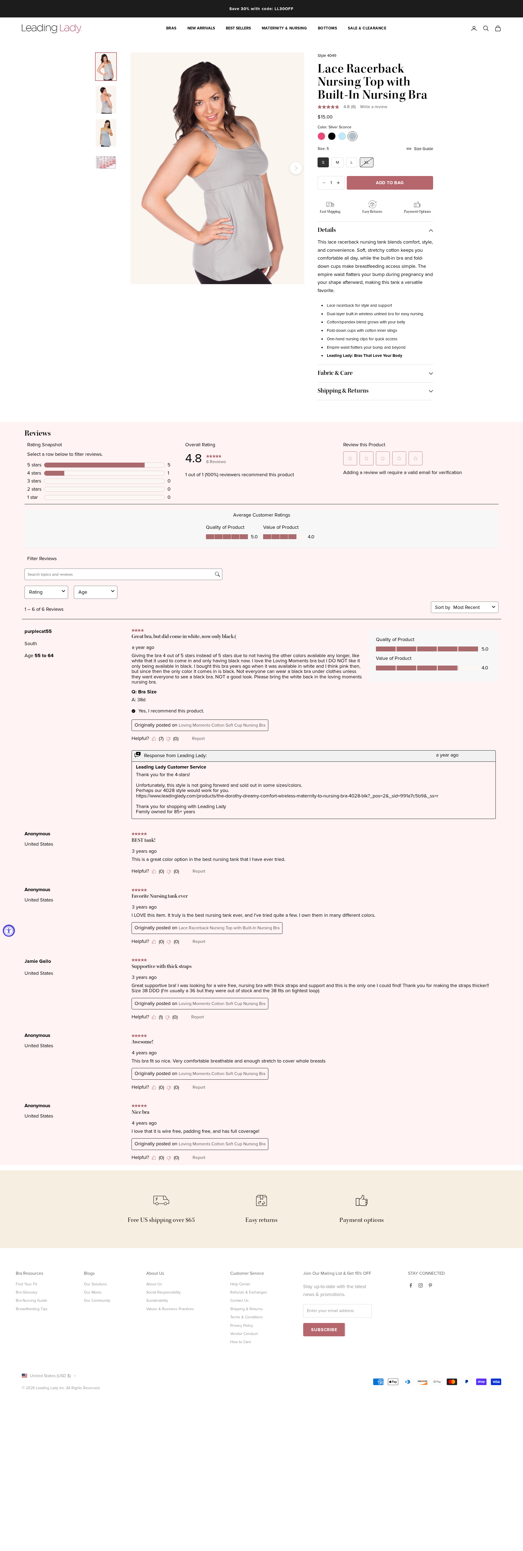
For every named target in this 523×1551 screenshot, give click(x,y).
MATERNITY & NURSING (284, 28)
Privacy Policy (241, 1325)
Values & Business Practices (170, 1309)
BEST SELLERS (238, 28)
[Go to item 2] (106, 99)
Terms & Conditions (246, 1317)
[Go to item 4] (106, 162)
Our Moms (93, 1292)
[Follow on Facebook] (410, 1285)
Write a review (373, 107)
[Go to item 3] (106, 133)
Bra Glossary (26, 1292)
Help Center (240, 1284)
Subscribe (324, 1330)
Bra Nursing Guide (31, 1300)
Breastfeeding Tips (32, 1309)
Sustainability (157, 1300)
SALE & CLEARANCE (367, 28)
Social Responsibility (163, 1292)
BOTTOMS (327, 28)
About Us (154, 1284)
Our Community (97, 1300)
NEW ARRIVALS (201, 28)
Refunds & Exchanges (248, 1292)
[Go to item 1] (106, 66)
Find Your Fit (26, 1284)
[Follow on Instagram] (420, 1285)
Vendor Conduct (244, 1333)
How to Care (240, 1342)
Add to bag (390, 183)
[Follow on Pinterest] (430, 1285)
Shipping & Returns (246, 1309)
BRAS (171, 28)
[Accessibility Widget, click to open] (9, 930)
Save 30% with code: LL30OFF (261, 8)
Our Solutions (95, 1284)
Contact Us (239, 1300)
